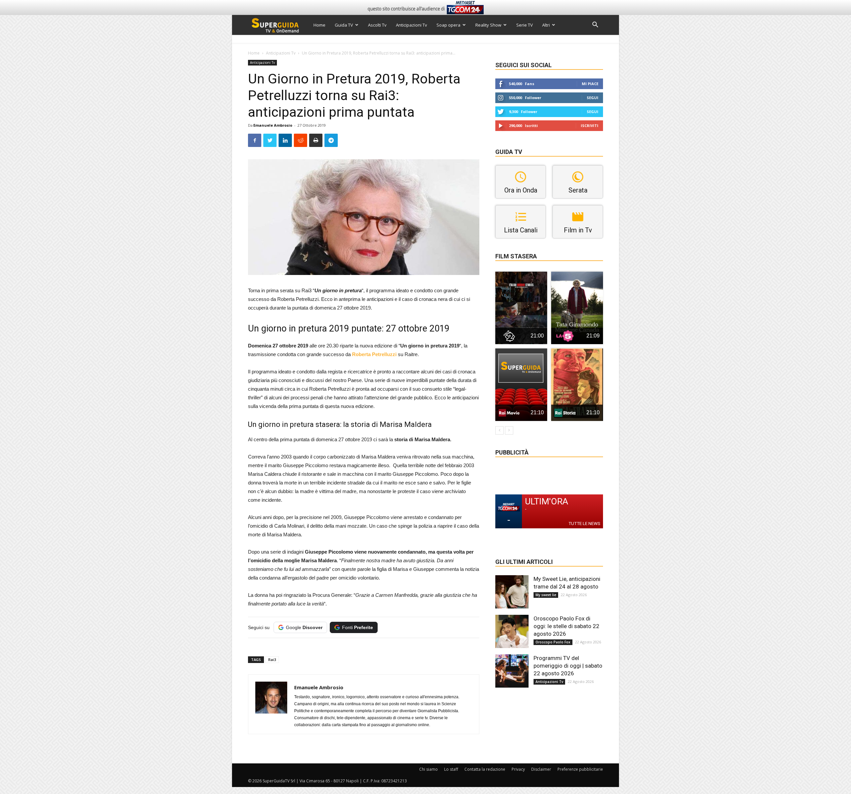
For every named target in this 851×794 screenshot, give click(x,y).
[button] (595, 25)
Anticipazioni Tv (411, 25)
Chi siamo (428, 769)
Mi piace (590, 83)
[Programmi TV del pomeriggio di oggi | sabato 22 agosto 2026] (512, 671)
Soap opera (448, 25)
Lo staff (451, 769)
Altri (546, 25)
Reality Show (488, 25)
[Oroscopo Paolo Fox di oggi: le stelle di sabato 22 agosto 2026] (512, 631)
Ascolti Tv (377, 25)
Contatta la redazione (484, 769)
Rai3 (272, 659)
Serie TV (524, 25)
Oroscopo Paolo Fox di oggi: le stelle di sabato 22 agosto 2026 (566, 626)
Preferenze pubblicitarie (580, 769)
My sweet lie (546, 595)
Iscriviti (589, 125)
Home (319, 25)
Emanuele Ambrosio (272, 125)
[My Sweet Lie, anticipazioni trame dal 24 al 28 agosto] (512, 591)
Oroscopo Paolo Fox (553, 642)
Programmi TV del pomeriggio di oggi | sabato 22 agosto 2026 (568, 666)
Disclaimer (541, 769)
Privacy (518, 769)
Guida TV (344, 25)
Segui (592, 97)
